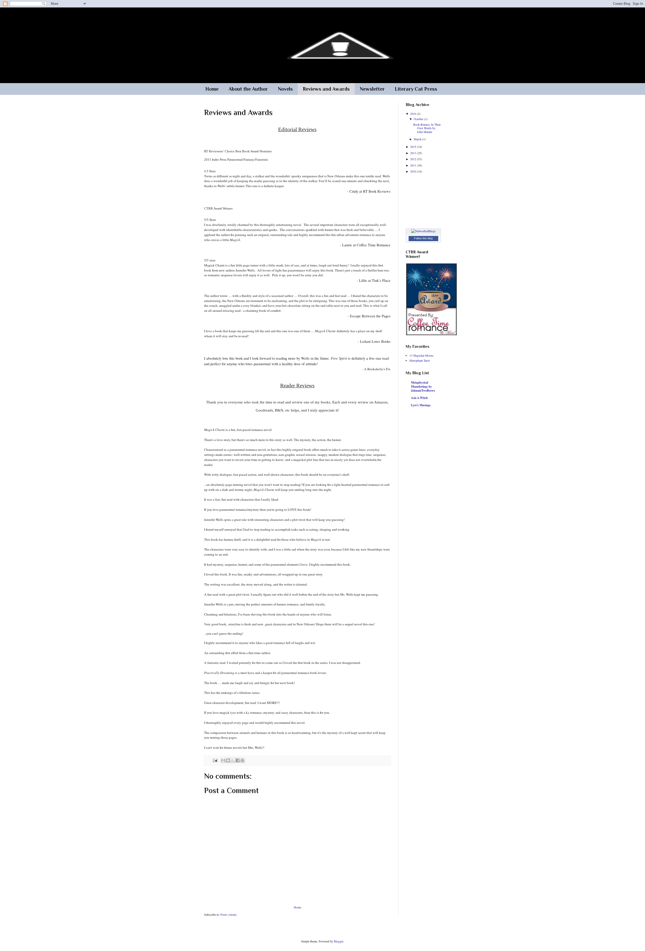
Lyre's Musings (421, 405)
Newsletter (372, 89)
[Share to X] (232, 760)
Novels (285, 89)
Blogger (338, 941)
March (418, 139)
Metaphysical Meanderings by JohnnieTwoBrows (423, 386)
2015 (413, 147)
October (419, 119)
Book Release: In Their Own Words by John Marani (427, 128)
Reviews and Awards (326, 89)
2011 (413, 165)
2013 (413, 153)
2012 (413, 159)
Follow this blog (423, 238)
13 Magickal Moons (421, 355)
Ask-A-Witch (419, 398)
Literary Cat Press (416, 89)
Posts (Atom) (228, 914)
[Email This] (223, 760)
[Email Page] (215, 760)
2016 (413, 114)
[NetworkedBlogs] (423, 231)
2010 (413, 171)
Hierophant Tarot (419, 360)
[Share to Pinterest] (242, 760)
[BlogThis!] (228, 760)
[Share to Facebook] (237, 760)
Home (211, 89)
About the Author (248, 89)
